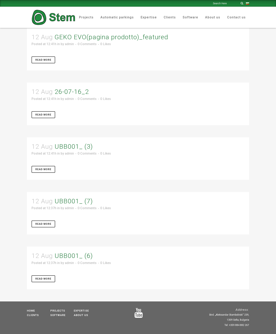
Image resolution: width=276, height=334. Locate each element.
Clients (33, 315)
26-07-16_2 (72, 91)
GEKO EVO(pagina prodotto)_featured (111, 37)
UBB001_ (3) (74, 146)
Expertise (81, 310)
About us (81, 315)
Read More (43, 59)
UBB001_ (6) (74, 256)
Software (57, 315)
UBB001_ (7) (74, 201)
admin (69, 44)
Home (31, 310)
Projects (57, 310)
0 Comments (87, 44)
